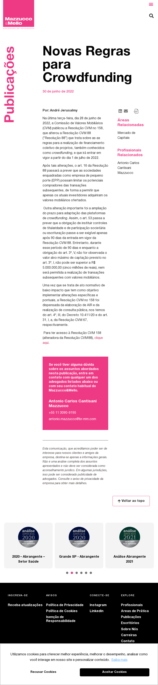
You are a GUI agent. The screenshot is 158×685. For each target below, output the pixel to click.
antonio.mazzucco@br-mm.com (72, 419)
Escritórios (130, 623)
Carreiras (129, 635)
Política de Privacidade (65, 605)
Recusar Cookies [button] (43, 672)
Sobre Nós (129, 629)
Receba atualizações (25, 605)
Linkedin (96, 611)
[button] (151, 4)
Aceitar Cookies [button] (114, 672)
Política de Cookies (62, 611)
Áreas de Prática (135, 611)
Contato (128, 641)
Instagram (98, 605)
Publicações (131, 617)
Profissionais (132, 605)
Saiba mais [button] (119, 660)
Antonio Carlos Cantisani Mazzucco (128, 168)
